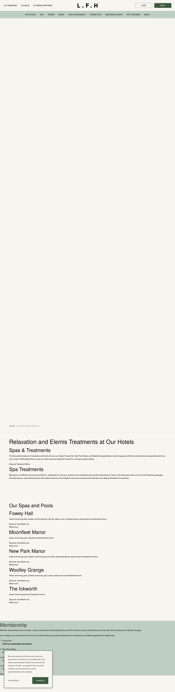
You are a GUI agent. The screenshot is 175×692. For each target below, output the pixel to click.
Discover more (15, 524)
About (147, 14)
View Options (13, 680)
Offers (51, 14)
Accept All (40, 680)
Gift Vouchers (133, 14)
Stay (42, 14)
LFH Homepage (10, 5)
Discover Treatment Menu (19, 464)
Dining (61, 14)
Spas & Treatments (77, 14)
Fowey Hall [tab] (7, 640)
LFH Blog (25, 5)
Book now (25, 524)
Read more (13, 527)
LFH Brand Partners (42, 5)
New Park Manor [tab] (9, 649)
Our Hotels (30, 14)
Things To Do (96, 14)
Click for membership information (17, 643)
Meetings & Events (114, 14)
